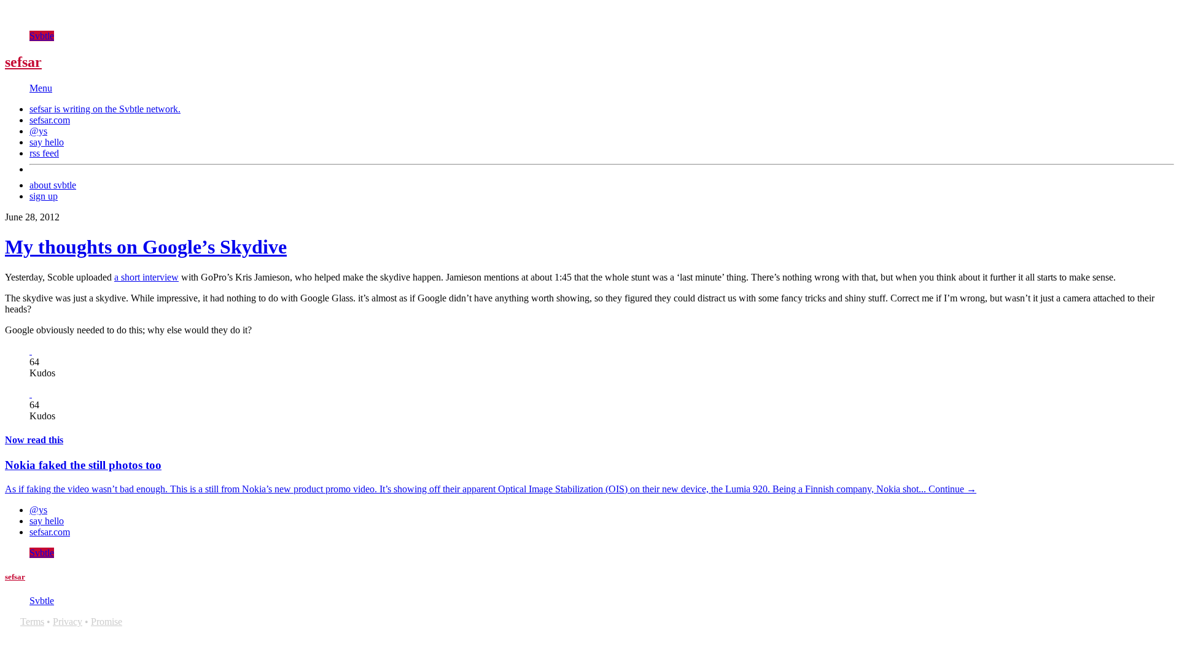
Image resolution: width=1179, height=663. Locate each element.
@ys (38, 131)
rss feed (44, 153)
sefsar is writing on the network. (105, 109)
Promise (106, 621)
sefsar (23, 62)
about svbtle (52, 185)
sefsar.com (49, 120)
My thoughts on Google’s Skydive (146, 247)
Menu (40, 88)
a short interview (146, 277)
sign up (43, 196)
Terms (32, 621)
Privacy (67, 621)
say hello (46, 142)
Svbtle (41, 36)
